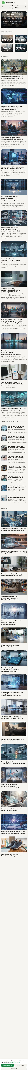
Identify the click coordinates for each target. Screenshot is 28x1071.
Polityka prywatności (14, 1062)
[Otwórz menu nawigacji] (25, 2)
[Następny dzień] (2, 6)
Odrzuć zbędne (20, 1065)
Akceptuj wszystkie (7, 1065)
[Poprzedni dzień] (25, 6)
